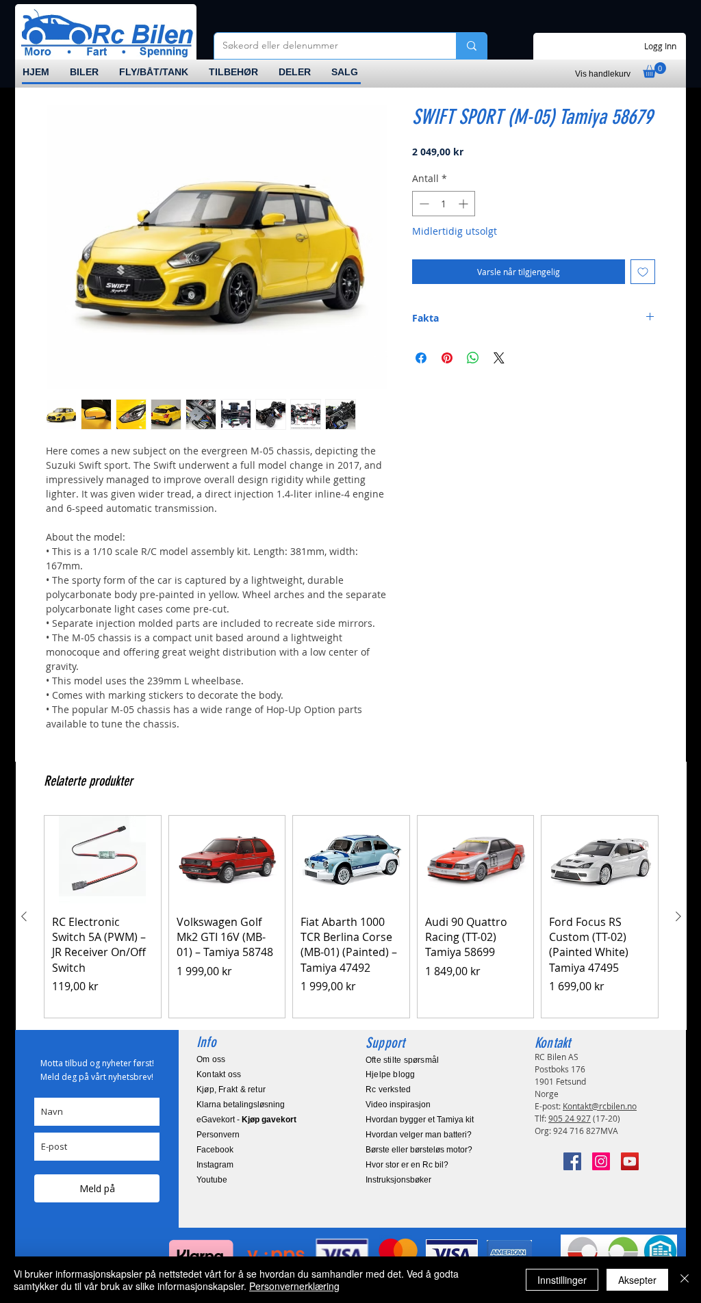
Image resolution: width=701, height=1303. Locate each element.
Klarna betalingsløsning (240, 1104)
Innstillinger (562, 1280)
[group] (351, 916)
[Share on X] (499, 358)
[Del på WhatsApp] (473, 358)
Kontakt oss (218, 1074)
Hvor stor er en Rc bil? (407, 1165)
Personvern (218, 1134)
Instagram (214, 1165)
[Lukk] (684, 1279)
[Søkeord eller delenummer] (471, 46)
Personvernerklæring (294, 1286)
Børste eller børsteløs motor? (419, 1149)
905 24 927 (569, 1118)
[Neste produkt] (678, 916)
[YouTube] (630, 1161)
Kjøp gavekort (269, 1119)
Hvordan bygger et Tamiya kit (420, 1119)
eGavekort (215, 1119)
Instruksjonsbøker (398, 1180)
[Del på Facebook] (421, 358)
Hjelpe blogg (391, 1074)
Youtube (211, 1180)
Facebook (214, 1149)
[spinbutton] (443, 204)
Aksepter (637, 1280)
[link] (654, 70)
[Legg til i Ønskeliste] (642, 271)
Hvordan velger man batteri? (419, 1134)
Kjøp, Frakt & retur (231, 1089)
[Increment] (464, 204)
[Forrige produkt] (24, 916)
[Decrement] (422, 204)
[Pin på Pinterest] (447, 358)
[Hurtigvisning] (102, 859)
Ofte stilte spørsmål (402, 1060)
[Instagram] (601, 1161)
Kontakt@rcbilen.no (600, 1105)
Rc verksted (388, 1089)
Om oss (210, 1059)
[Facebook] (572, 1161)
